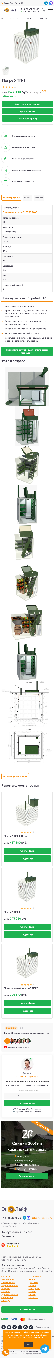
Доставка (33, 1282)
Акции (32, 1279)
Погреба (15, 18)
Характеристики (11, 197)
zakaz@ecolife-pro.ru (42, 1218)
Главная (4, 18)
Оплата (32, 1285)
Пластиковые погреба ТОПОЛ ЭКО (20, 212)
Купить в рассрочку (27, 118)
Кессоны (5, 1291)
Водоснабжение (9, 1285)
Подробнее (27, 858)
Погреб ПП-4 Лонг (15, 836)
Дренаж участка (9, 1294)
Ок (28, 1344)
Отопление (7, 1297)
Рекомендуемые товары (15, 776)
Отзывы (39, 197)
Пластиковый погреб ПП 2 (21, 988)
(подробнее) (39, 1335)
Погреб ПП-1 (12, 912)
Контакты (33, 1297)
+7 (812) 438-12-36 (29, 10)
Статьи (32, 1294)
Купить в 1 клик (27, 111)
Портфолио (34, 1288)
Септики (5, 1276)
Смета (27, 197)
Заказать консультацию (27, 104)
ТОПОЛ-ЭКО (28, 18)
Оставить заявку (27, 1103)
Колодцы (5, 1300)
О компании (35, 1276)
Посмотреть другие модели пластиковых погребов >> (27, 351)
